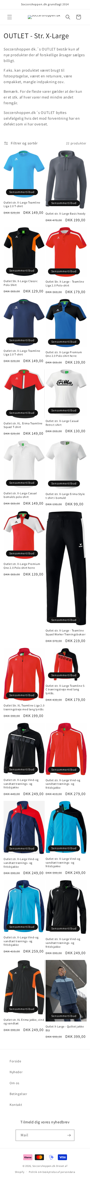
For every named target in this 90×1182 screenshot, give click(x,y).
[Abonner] (69, 1135)
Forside (15, 1061)
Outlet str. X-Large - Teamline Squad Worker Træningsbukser (66, 632)
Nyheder (16, 1072)
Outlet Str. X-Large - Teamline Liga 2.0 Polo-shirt (65, 283)
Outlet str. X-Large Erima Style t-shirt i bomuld (65, 496)
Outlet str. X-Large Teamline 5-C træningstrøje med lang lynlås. (66, 689)
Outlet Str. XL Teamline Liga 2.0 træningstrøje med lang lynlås (24, 707)
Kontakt (16, 1104)
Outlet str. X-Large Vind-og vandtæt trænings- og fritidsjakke (21, 783)
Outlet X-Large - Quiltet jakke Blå (65, 1028)
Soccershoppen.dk (43, 1166)
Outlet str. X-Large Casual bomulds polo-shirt (20, 495)
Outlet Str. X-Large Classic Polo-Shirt (20, 283)
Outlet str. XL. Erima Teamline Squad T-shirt (23, 425)
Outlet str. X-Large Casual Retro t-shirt (62, 423)
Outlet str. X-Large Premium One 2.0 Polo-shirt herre (64, 354)
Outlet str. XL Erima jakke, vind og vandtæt (24, 1021)
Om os (14, 1083)
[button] (9, 17)
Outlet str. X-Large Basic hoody (66, 213)
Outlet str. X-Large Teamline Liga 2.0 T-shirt (22, 204)
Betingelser (18, 1094)
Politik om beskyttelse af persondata (52, 1172)
